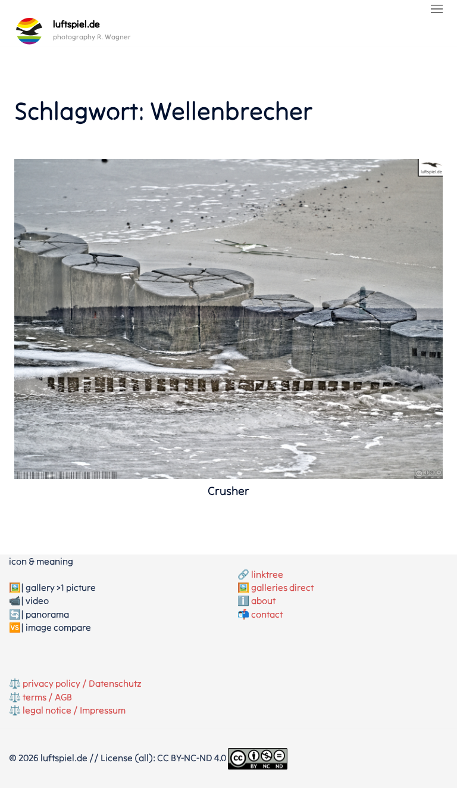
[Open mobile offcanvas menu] (437, 9)
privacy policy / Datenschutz (82, 683)
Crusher (228, 490)
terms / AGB (47, 697)
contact (267, 614)
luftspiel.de (76, 24)
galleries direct (282, 587)
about (263, 600)
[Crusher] (228, 317)
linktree (267, 574)
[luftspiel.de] (29, 31)
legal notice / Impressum (74, 710)
